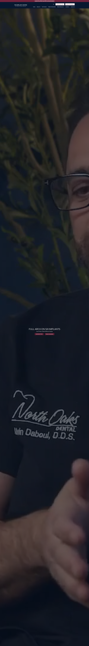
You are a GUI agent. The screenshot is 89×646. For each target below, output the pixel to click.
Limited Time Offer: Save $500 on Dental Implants (44, 0)
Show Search (53, 4)
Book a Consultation (70, 4)
